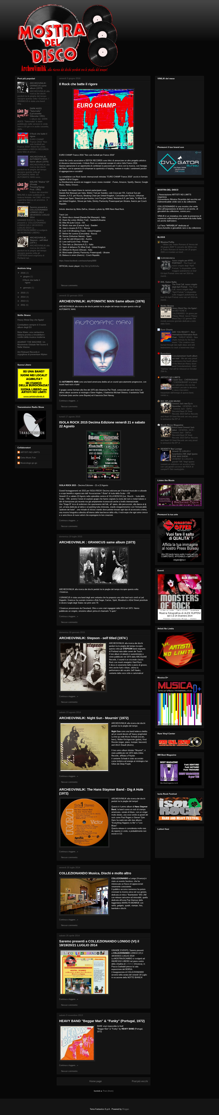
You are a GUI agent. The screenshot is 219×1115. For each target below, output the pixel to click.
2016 (23, 273)
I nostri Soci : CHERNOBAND (185, 380)
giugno (26, 276)
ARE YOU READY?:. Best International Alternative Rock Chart (184, 334)
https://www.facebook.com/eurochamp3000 (77, 261)
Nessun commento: (70, 285)
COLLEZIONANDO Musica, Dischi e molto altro (95, 873)
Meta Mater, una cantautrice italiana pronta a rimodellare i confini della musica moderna (31, 334)
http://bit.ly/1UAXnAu (90, 266)
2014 (23, 297)
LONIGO (129, 964)
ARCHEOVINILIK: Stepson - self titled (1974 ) (93, 638)
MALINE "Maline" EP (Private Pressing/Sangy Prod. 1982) (39, 186)
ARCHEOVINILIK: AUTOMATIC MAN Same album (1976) (102, 301)
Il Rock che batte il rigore (78, 84)
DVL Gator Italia (169, 282)
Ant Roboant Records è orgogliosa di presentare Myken (32, 353)
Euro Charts (167, 329)
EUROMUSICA (168, 258)
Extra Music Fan (28, 457)
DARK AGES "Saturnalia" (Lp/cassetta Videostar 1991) (37, 112)
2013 (23, 301)
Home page (95, 1081)
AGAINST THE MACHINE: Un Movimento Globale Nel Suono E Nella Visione (32, 344)
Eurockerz (166, 353)
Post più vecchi (140, 1081)
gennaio (27, 287)
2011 (23, 305)
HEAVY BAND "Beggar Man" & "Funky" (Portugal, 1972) (102, 1021)
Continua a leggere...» (68, 401)
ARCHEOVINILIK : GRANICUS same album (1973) (97, 542)
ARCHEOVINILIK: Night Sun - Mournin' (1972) (94, 718)
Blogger (125, 1109)
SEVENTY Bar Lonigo (171, 449)
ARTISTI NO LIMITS (30, 452)
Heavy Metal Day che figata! (30, 320)
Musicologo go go (28, 463)
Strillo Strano (167, 306)
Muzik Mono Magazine (172, 425)
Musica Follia (167, 242)
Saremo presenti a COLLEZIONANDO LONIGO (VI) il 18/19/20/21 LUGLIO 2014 (39, 212)
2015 (23, 292)
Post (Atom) (108, 1091)
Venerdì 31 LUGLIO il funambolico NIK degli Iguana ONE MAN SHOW (184, 454)
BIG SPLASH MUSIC (171, 401)
